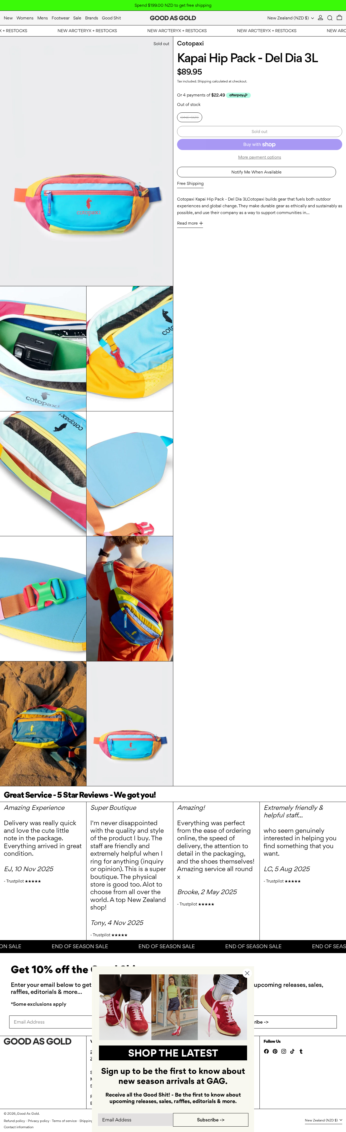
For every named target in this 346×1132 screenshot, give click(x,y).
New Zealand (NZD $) (288, 18)
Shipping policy (91, 1121)
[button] (330, 18)
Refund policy (14, 1121)
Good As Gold (28, 1113)
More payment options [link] (259, 157)
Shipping (204, 81)
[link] (173, 1007)
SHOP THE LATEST (173, 1053)
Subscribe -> (255, 1022)
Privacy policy (38, 1121)
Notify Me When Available (256, 171)
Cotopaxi (190, 43)
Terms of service (64, 1121)
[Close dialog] (247, 973)
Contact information (19, 1127)
